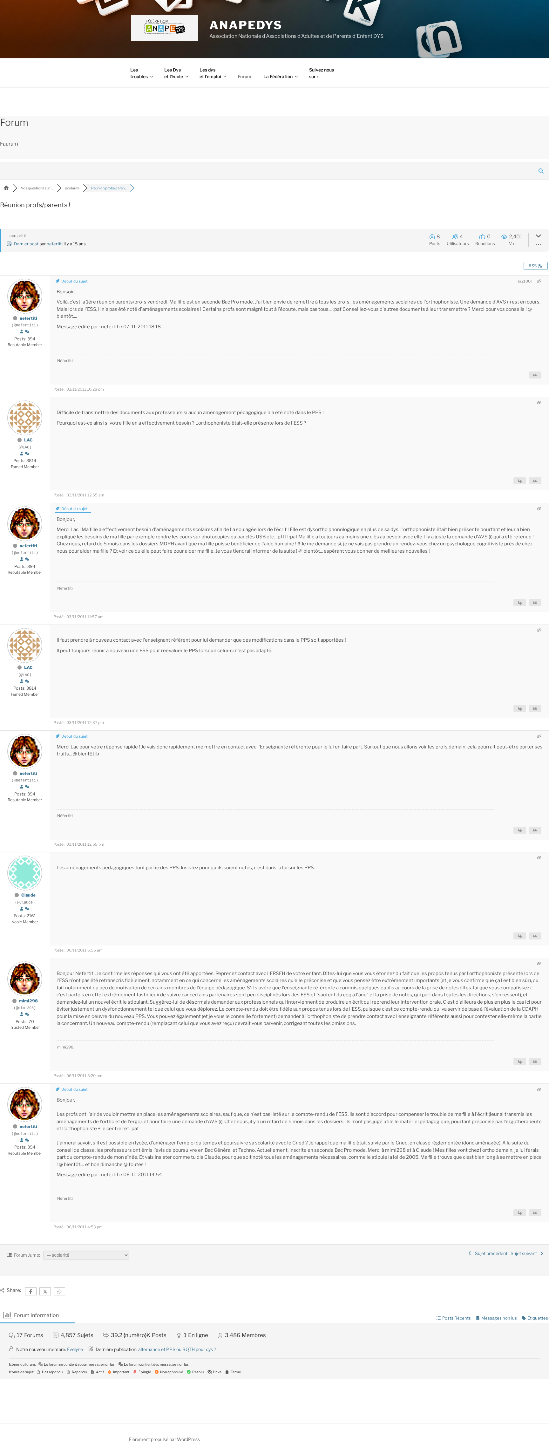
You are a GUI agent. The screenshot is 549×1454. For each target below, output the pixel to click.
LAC (28, 439)
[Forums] (6, 188)
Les (139, 73)
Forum (244, 76)
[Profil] (21, 331)
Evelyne (75, 1349)
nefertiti (55, 243)
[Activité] (27, 331)
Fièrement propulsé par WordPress (164, 1439)
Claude (28, 895)
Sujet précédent (490, 1253)
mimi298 (28, 1000)
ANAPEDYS (245, 25)
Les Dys (173, 73)
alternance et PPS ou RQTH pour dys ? (177, 1349)
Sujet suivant (525, 1253)
